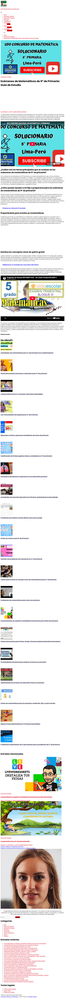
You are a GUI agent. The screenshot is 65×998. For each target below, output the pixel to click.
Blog (5, 26)
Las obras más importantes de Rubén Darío (16, 980)
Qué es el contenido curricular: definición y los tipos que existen (21, 954)
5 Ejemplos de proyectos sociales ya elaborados (17, 970)
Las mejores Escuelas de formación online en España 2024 (20, 948)
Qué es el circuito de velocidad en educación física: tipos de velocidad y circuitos (26, 975)
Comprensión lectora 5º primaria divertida (15, 841)
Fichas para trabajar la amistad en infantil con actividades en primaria (23, 969)
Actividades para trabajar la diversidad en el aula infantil (19, 962)
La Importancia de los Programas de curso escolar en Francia (21, 945)
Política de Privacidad (10, 989)
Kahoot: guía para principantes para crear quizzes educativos (21, 950)
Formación (7, 22)
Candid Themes (32, 996)
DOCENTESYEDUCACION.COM (10, 9)
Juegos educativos (9, 933)
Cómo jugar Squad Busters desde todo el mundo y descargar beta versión (24, 961)
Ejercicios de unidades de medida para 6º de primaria (18, 964)
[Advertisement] (32, 100)
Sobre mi (6, 29)
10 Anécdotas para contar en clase (14, 978)
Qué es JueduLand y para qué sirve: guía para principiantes (20, 965)
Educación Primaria (9, 18)
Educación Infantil (9, 16)
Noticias (9, 27)
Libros (8, 24)
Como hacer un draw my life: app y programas (17, 958)
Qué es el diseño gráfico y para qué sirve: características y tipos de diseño (24, 956)
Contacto (9, 30)
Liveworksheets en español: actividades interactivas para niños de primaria (26, 797)
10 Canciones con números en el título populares (17, 959)
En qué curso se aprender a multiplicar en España (17, 972)
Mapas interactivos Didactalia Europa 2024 (16, 977)
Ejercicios (6, 19)
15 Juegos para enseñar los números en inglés (17, 953)
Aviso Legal (7, 990)
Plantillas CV (7, 21)
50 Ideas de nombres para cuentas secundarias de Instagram (21, 973)
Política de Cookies (9, 992)
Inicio (5, 14)
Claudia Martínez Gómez (19, 111)
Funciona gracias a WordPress (9, 996)
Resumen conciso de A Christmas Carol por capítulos (18, 981)
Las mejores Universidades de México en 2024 (17, 946)
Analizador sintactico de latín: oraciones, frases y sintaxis (20, 951)
